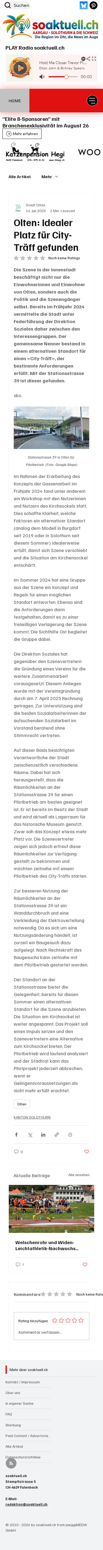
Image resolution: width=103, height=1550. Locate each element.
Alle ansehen (79, 1174)
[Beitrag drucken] (70, 1134)
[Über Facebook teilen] (16, 1134)
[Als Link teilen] (56, 1134)
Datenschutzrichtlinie (23, 1457)
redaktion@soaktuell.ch (26, 1504)
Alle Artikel (19, 176)
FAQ (8, 1414)
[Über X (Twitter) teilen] (29, 1134)
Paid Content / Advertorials (28, 1435)
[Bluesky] (84, 5)
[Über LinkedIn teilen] (43, 1134)
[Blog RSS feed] (11, 1463)
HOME (15, 100)
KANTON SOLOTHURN (32, 1117)
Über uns (12, 1392)
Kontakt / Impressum (22, 1382)
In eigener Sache (19, 1403)
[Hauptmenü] (92, 100)
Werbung (13, 1425)
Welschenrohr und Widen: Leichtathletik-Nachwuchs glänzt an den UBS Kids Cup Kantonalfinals (46, 1245)
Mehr (46, 176)
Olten (21, 1104)
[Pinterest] (94, 5)
